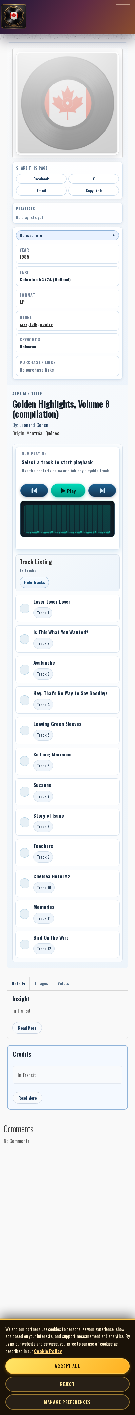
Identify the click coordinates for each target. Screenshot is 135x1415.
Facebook (41, 178)
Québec (52, 433)
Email (41, 190)
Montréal (34, 433)
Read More (27, 1028)
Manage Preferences (67, 1402)
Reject (67, 1384)
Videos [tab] (63, 983)
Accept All (67, 1366)
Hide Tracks (34, 582)
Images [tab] (41, 983)
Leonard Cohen (33, 425)
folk (33, 324)
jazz (23, 324)
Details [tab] (18, 983)
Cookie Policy (48, 1350)
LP (22, 302)
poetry (46, 324)
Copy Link (94, 190)
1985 (24, 256)
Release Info (67, 235)
